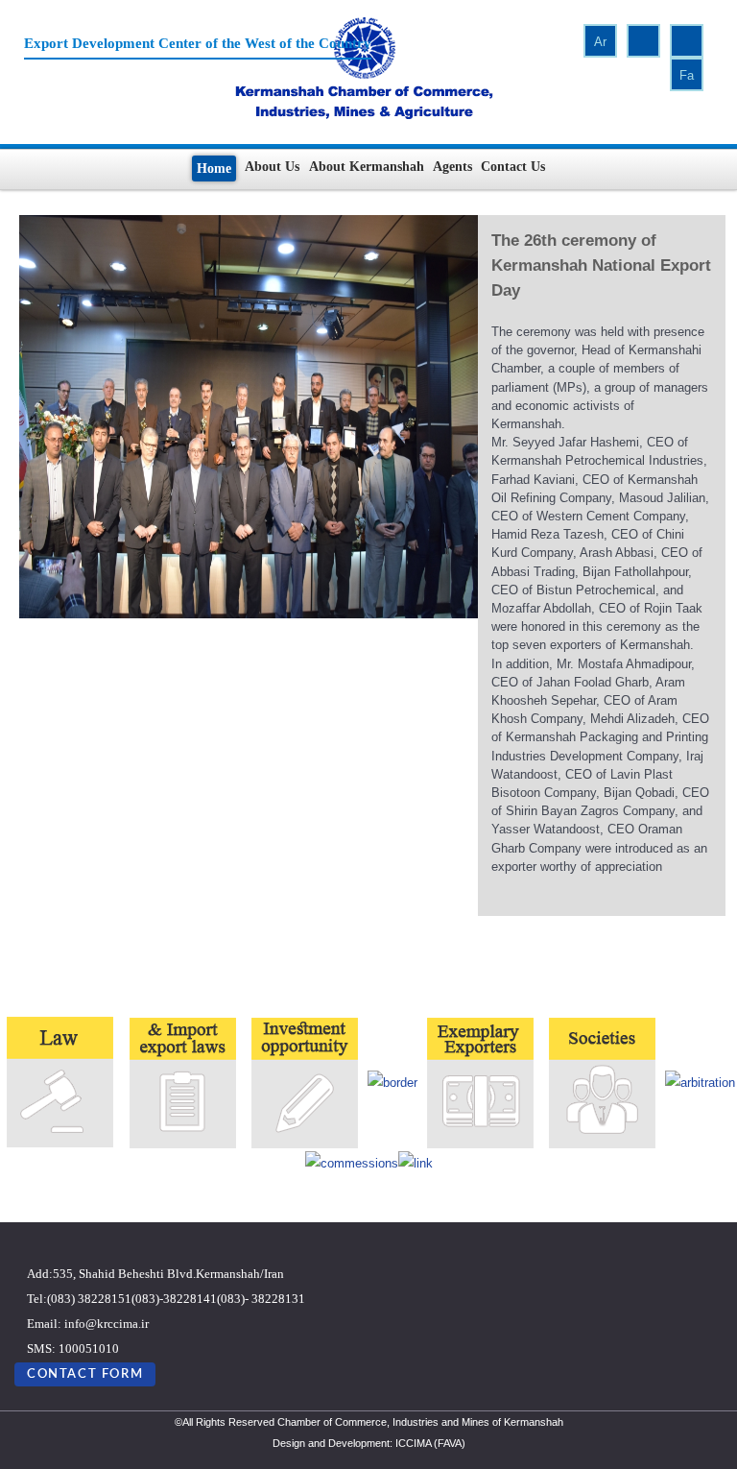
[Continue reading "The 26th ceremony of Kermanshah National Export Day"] (248, 415)
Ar (600, 42)
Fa (686, 75)
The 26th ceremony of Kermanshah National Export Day (601, 265)
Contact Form (85, 1374)
